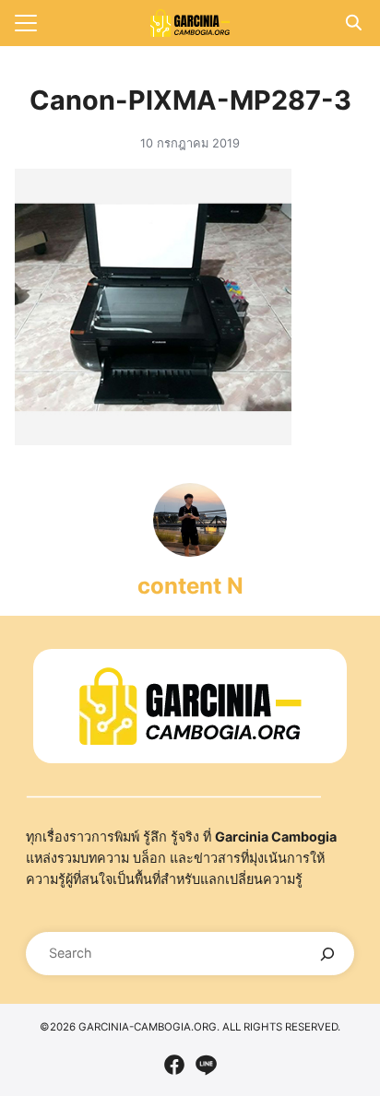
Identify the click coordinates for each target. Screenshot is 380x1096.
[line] (206, 1065)
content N (190, 585)
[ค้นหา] (328, 954)
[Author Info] (190, 551)
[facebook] (174, 1065)
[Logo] (190, 23)
